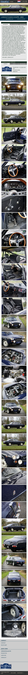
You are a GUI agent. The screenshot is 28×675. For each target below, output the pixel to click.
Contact (3, 642)
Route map (4, 645)
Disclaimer (13, 672)
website (15, 71)
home (11, 1)
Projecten (4, 653)
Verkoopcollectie (6, 651)
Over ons (3, 655)
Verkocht (3, 657)
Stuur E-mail (16, 70)
